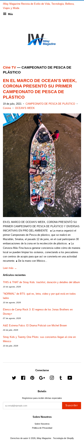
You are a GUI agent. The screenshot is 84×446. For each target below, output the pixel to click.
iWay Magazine (44, 438)
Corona (7, 108)
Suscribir (71, 405)
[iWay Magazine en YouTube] (70, 379)
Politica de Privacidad (42, 428)
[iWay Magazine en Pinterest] (32, 379)
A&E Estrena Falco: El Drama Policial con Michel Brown (35, 325)
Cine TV (9, 67)
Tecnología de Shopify (63, 438)
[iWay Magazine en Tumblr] (61, 379)
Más (10, 14)
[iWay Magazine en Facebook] (23, 379)
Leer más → (10, 268)
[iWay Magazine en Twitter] (14, 379)
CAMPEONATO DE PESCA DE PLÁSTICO (50, 103)
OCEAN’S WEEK (25, 108)
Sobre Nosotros (42, 424)
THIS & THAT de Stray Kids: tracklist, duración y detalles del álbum (41, 282)
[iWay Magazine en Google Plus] (42, 379)
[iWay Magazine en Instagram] (52, 379)
